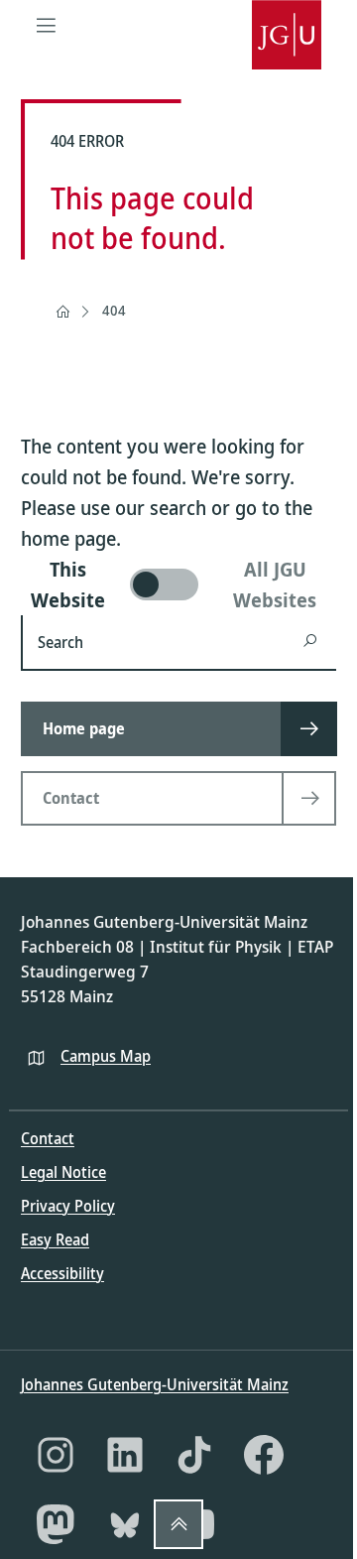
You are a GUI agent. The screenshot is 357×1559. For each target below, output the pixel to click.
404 (114, 310)
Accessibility (62, 1273)
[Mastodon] (55, 1524)
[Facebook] (264, 1455)
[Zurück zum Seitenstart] (178, 1524)
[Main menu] (45, 25)
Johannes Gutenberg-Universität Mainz (155, 1384)
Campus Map (105, 1056)
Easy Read (55, 1239)
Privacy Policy (68, 1206)
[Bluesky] (125, 1524)
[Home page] (62, 311)
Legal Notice (63, 1172)
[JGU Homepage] (286, 25)
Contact (47, 1138)
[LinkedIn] (125, 1455)
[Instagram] (55, 1455)
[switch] (178, 584)
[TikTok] (194, 1455)
